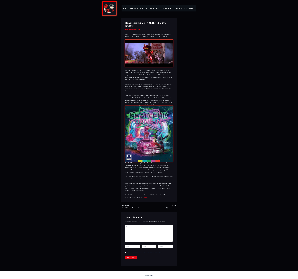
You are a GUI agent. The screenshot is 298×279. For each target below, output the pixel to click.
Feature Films (167, 8)
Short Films (154, 8)
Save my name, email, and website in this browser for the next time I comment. (144, 252)
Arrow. (145, 197)
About (191, 8)
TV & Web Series (181, 8)
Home (125, 8)
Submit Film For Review (138, 8)
